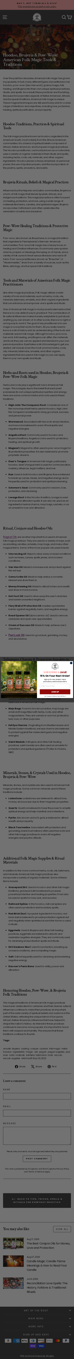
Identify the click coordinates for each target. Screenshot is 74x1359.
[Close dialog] (71, 663)
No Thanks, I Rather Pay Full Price (55, 696)
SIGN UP (55, 691)
